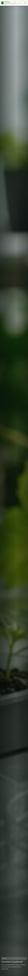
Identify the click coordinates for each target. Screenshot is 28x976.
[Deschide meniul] (25, 2)
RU (20, 2)
